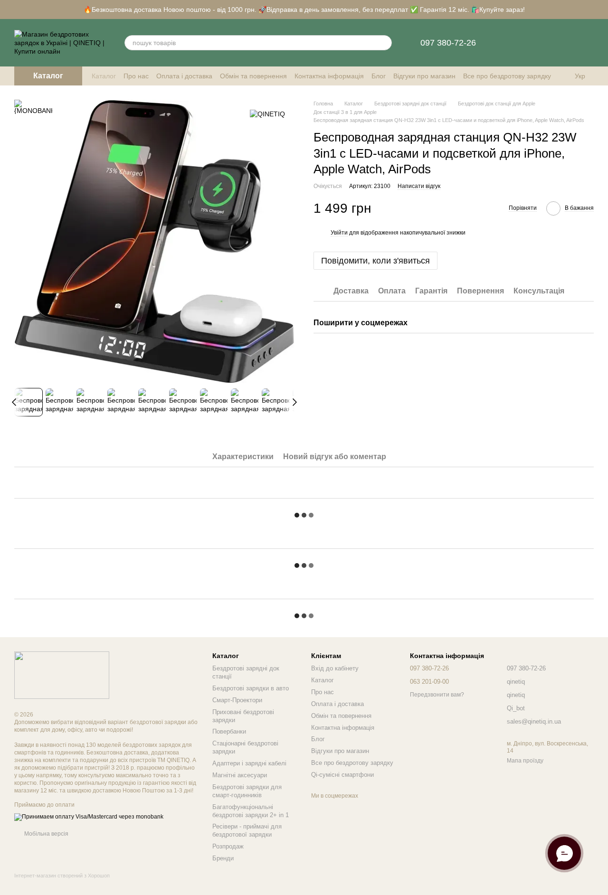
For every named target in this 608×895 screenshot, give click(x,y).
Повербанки (229, 731)
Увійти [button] (339, 232)
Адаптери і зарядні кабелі (249, 763)
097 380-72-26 (448, 42)
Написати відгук (419, 186)
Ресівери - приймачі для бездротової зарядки (247, 830)
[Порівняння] (512, 42)
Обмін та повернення (253, 76)
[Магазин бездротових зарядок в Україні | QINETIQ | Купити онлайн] (61, 674)
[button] (600, 9)
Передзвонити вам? (437, 694)
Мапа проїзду (525, 760)
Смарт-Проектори (237, 700)
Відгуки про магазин (424, 76)
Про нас (136, 76)
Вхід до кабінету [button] (335, 668)
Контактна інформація (329, 76)
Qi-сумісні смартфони (342, 774)
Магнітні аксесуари (239, 775)
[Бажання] (536, 42)
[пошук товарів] (384, 42)
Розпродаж (228, 846)
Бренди (223, 858)
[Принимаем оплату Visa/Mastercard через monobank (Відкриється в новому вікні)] (88, 817)
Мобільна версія (45, 833)
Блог (378, 76)
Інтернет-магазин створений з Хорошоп (62, 875)
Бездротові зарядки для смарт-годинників (247, 791)
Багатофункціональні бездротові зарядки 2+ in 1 (250, 811)
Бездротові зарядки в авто (250, 688)
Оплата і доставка (184, 76)
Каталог (104, 76)
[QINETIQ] (267, 114)
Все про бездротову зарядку (507, 76)
